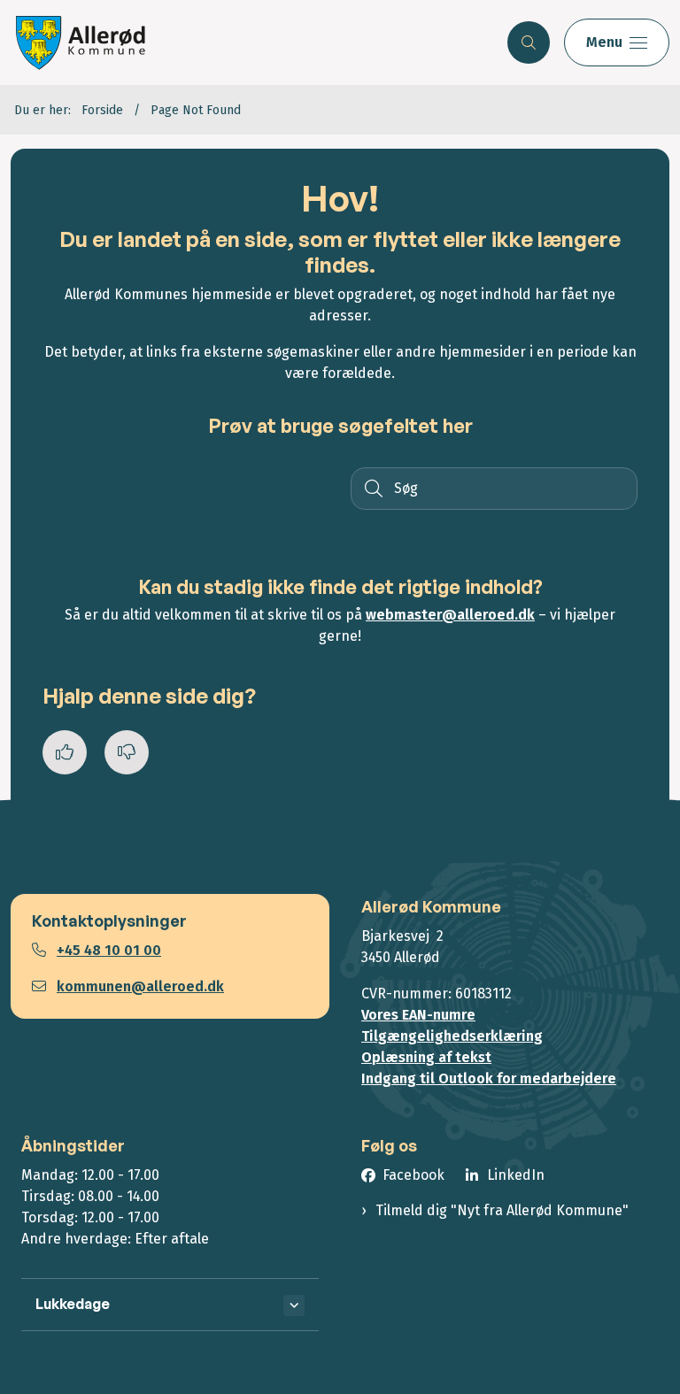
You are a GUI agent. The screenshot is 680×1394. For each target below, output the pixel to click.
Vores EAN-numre (418, 1014)
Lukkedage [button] (72, 1304)
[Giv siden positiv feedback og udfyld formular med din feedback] (64, 752)
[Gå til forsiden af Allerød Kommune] (247, 42)
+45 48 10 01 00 (109, 950)
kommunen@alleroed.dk (140, 986)
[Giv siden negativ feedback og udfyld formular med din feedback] (126, 752)
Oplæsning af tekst (426, 1057)
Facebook (413, 1175)
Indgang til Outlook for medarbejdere (488, 1078)
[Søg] (372, 488)
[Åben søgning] (528, 42)
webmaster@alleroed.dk (450, 614)
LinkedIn (516, 1175)
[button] (616, 42)
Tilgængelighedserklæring (452, 1036)
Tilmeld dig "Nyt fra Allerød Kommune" (502, 1210)
